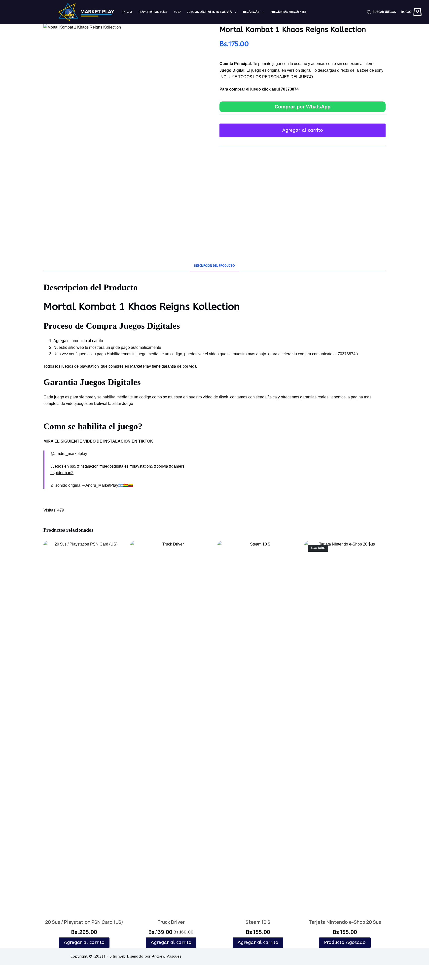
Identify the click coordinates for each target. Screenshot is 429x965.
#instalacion (88, 466)
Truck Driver (171, 922)
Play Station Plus (153, 12)
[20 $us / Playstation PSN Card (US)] (84, 727)
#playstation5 (141, 466)
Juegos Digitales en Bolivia (209, 12)
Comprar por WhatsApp (302, 106)
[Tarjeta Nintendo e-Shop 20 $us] (345, 727)
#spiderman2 (61, 473)
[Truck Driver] (171, 727)
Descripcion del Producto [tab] (214, 265)
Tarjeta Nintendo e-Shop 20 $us (345, 922)
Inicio (127, 12)
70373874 (290, 89)
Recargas (251, 12)
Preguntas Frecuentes (288, 12)
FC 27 (177, 12)
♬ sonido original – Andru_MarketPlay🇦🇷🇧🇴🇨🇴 (91, 485)
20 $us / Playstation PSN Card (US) (84, 922)
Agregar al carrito (302, 130)
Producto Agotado (345, 942)
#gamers (176, 466)
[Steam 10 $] (258, 727)
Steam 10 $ (258, 922)
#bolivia (161, 466)
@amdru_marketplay (68, 453)
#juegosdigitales (114, 466)
